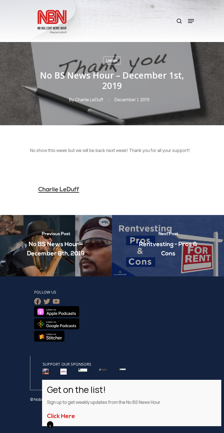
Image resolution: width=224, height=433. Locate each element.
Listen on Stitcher (49, 336)
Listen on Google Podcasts (56, 323)
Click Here (61, 416)
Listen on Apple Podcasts (56, 311)
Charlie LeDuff (89, 100)
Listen (111, 60)
